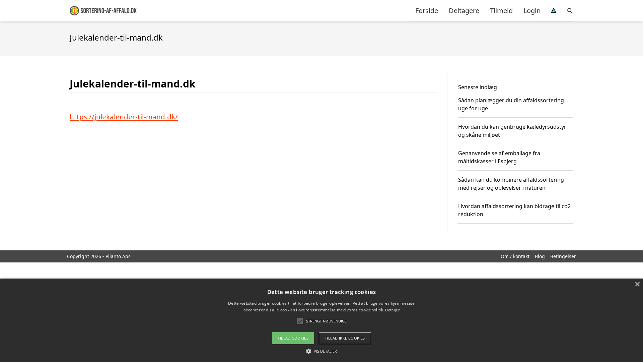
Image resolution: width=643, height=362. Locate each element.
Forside (426, 10)
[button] (321, 351)
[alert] (321, 320)
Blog (540, 256)
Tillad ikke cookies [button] (345, 338)
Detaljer (392, 309)
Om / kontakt (515, 256)
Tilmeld (501, 10)
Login (532, 10)
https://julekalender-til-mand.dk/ (124, 116)
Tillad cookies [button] (293, 338)
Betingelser (563, 256)
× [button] (637, 284)
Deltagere (464, 10)
